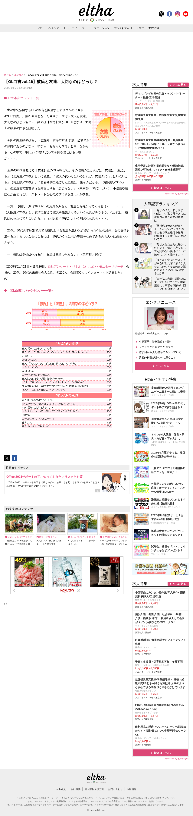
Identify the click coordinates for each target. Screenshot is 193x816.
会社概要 (75, 789)
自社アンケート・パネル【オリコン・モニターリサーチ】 (87, 266)
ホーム (7, 75)
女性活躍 (154, 28)
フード (86, 28)
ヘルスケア (52, 28)
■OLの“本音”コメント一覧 (21, 98)
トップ (38, 28)
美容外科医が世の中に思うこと (157, 357)
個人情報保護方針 (94, 789)
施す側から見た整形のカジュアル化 (160, 352)
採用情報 (131, 789)
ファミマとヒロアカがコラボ (156, 346)
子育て (140, 28)
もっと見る (162, 365)
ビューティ (70, 28)
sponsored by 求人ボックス (177, 194)
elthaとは (62, 789)
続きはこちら (162, 187)
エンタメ (19, 75)
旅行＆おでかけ (123, 28)
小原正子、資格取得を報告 (155, 341)
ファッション (102, 28)
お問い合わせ (115, 789)
